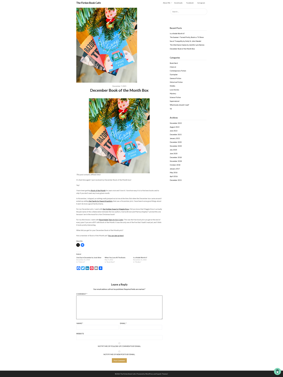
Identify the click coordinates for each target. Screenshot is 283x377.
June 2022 (173, 131)
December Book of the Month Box (182, 49)
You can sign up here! (116, 235)
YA (171, 109)
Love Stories (174, 90)
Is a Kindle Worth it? (140, 257)
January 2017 (175, 169)
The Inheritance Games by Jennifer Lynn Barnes (187, 45)
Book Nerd (174, 63)
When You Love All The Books (115, 257)
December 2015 (176, 180)
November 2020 (176, 146)
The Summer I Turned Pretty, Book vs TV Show (187, 37)
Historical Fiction (176, 82)
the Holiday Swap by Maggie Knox (116, 209)
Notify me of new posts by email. (119, 354)
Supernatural (174, 101)
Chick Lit (173, 67)
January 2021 (175, 138)
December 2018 (176, 157)
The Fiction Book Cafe (88, 2)
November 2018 (176, 161)
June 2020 (173, 153)
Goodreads (178, 3)
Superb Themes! (162, 374)
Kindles (172, 86)
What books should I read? (179, 105)
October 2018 (175, 165)
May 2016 (173, 172)
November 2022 (176, 123)
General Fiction (175, 78)
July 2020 (173, 150)
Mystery (173, 93)
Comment (81, 294)
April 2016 (174, 176)
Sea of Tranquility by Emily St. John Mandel (185, 41)
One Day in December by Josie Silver (88, 257)
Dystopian (174, 74)
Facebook (190, 3)
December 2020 (176, 142)
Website (80, 333)
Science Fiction (175, 97)
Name (79, 323)
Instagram (201, 3)
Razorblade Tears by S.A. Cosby (111, 220)
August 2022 (174, 127)
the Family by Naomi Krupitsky (100, 201)
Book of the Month (98, 190)
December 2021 (176, 134)
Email (123, 323)
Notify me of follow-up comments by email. (119, 346)
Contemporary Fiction (178, 71)
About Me (166, 3)
